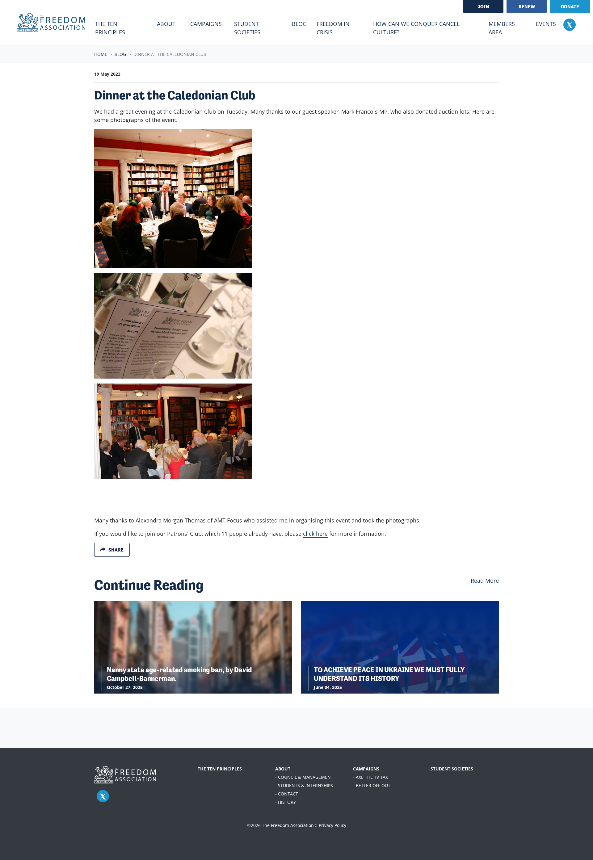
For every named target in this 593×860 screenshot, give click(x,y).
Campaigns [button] (206, 23)
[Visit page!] (569, 24)
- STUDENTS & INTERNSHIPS (304, 785)
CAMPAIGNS (366, 769)
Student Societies (247, 28)
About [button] (166, 23)
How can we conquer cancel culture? (416, 28)
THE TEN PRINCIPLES (220, 769)
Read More (485, 580)
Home (100, 54)
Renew (527, 7)
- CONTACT (286, 794)
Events (546, 23)
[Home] (51, 22)
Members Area (502, 28)
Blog (302, 23)
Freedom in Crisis (333, 28)
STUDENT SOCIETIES (452, 769)
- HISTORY (285, 802)
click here (315, 533)
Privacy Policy (332, 825)
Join (483, 7)
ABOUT (282, 769)
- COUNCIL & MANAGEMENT (304, 777)
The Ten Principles (110, 28)
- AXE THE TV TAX (370, 777)
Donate (570, 7)
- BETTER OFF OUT (371, 785)
